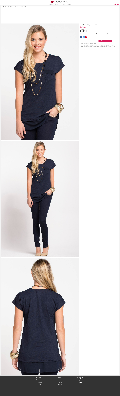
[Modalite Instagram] (80, 379)
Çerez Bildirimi (39, 379)
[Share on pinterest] (86, 37)
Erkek (56, 4)
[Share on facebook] (81, 37)
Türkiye (80, 382)
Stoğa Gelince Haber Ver (89, 41)
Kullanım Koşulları (40, 380)
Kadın (51, 4)
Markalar (40, 382)
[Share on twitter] (84, 37)
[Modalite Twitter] (82, 379)
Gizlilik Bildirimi (60, 379)
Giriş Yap (116, 4)
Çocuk (62, 4)
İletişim (60, 384)
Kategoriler (39, 384)
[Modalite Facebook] (78, 379)
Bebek (69, 4)
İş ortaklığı (60, 382)
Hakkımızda (60, 380)
